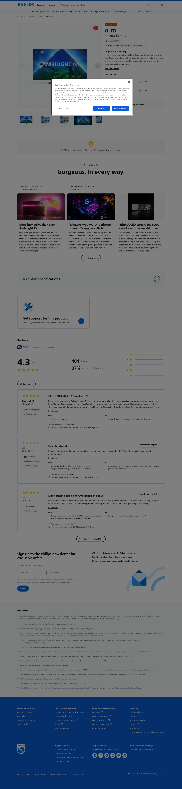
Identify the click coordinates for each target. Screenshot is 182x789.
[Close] (129, 82)
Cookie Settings (63, 108)
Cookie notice (74, 101)
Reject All (101, 108)
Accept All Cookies (120, 108)
